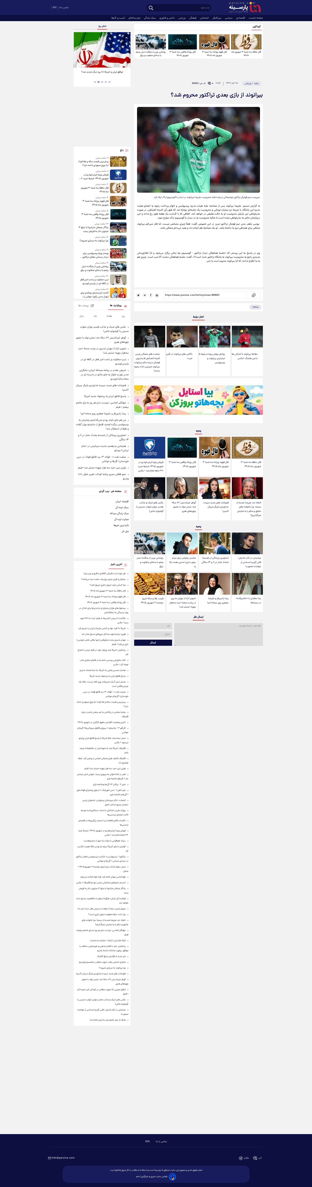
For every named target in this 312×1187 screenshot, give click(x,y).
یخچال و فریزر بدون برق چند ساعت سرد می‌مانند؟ (103, 579)
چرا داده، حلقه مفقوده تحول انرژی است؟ (107, 914)
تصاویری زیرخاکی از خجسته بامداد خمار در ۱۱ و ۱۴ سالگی (215, 560)
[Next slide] (126, 50)
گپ (260, 1158)
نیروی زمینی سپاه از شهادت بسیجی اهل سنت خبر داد (101, 909)
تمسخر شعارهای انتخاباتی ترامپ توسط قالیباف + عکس (101, 883)
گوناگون (257, 27)
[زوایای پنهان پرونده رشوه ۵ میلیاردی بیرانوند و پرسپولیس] (214, 337)
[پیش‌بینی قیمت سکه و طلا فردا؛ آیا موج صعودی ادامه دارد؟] (118, 161)
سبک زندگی (150, 18)
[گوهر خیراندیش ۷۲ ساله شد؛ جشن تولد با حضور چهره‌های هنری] (182, 488)
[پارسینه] (243, 8)
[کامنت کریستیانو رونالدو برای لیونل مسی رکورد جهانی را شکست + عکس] (118, 293)
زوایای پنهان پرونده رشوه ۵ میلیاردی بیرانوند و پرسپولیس (212, 358)
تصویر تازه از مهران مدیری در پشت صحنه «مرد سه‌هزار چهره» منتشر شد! (182, 603)
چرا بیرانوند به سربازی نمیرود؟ (94, 241)
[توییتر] (138, 295)
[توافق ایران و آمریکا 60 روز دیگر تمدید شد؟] (102, 50)
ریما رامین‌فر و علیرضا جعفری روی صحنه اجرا (218, 601)
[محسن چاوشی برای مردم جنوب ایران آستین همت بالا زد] (182, 543)
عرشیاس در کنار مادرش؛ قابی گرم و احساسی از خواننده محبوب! (249, 562)
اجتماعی (204, 18)
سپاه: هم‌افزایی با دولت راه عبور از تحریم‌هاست (105, 841)
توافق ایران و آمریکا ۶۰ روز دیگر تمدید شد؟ (102, 72)
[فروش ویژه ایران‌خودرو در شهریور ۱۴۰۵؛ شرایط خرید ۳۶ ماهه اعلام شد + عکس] (149, 448)
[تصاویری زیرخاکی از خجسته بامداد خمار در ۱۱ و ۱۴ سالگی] (214, 543)
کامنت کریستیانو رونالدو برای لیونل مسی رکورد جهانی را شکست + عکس (94, 295)
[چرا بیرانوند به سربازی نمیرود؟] (118, 240)
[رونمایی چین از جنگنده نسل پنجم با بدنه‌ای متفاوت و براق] (151, 41)
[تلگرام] (144, 295)
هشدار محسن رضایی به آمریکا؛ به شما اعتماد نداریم (103, 670)
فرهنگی (193, 18)
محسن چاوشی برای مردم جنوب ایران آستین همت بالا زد (182, 562)
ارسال (153, 643)
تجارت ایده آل (121, 520)
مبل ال (125, 531)
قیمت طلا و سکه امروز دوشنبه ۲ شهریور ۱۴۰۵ (152, 601)
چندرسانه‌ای (135, 18)
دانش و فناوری (167, 18)
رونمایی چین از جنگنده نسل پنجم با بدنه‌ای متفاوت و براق (151, 53)
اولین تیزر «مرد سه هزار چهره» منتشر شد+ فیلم (102, 468)
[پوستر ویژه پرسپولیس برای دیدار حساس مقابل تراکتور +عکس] (118, 253)
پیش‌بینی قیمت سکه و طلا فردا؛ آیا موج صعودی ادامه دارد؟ (93, 163)
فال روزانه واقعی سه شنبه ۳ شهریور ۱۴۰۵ (183, 53)
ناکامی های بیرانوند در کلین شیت (179, 356)
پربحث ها (83, 306)
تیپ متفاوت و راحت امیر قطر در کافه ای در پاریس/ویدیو (94, 282)
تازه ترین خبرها (121, 525)
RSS (55, 7)
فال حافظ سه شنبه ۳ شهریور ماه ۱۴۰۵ (246, 53)
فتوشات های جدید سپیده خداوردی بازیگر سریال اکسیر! (216, 507)
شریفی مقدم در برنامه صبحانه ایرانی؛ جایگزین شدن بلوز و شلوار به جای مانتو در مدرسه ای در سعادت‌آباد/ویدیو (104, 374)
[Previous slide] (78, 50)
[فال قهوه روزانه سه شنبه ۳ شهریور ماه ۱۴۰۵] (214, 41)
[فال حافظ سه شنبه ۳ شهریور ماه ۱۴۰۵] (246, 41)
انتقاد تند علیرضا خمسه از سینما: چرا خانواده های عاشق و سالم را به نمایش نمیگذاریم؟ (249, 509)
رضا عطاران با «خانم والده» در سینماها (248, 601)
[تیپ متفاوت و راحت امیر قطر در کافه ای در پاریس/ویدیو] (118, 280)
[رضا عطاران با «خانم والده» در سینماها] (247, 584)
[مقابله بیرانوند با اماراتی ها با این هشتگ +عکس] (247, 337)
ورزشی (182, 18)
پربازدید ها (116, 306)
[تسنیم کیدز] (198, 401)
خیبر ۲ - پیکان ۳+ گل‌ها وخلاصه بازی (109, 784)
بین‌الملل (217, 18)
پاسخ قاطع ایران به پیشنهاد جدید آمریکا (105, 396)
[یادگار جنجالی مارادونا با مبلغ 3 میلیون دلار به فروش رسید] (118, 227)
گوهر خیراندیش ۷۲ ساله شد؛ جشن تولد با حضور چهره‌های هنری (184, 507)
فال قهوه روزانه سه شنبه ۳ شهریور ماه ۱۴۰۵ (214, 53)
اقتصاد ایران (122, 502)
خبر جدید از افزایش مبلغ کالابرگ (111, 956)
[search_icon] (151, 8)
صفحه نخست (256, 18)
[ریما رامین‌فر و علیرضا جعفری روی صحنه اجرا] (214, 584)
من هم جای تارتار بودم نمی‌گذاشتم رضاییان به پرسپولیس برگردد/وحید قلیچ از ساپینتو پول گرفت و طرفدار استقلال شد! (102, 424)
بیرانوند (255, 307)
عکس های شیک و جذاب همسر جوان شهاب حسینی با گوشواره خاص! (149, 507)
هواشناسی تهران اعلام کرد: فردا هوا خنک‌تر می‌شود (103, 877)
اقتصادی (241, 18)
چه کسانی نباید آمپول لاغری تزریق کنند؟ (108, 585)
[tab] (109, 82)
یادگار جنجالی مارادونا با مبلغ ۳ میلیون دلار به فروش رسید (93, 229)
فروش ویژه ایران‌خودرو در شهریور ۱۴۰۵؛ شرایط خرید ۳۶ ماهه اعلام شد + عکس (150, 466)
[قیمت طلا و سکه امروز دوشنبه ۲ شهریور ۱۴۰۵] (149, 584)
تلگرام (246, 1158)
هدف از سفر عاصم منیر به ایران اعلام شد (108, 1020)
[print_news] (157, 295)
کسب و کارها (118, 18)
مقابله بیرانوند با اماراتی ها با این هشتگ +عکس (244, 356)
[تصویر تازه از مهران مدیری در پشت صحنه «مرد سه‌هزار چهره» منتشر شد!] (182, 584)
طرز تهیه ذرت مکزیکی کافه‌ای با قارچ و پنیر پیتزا (105, 573)
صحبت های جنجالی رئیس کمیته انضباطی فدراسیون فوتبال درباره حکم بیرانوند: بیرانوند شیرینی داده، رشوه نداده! (147, 362)
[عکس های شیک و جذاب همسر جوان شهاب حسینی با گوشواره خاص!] (149, 488)
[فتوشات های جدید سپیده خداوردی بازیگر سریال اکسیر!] (214, 488)
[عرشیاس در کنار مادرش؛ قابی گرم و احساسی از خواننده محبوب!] (247, 543)
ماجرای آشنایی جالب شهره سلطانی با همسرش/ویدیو (102, 962)
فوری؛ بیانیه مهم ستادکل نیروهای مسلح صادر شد (103, 634)
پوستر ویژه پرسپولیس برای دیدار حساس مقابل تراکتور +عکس (95, 255)
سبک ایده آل (122, 508)
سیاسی (229, 18)
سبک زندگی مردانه (119, 514)
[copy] (253, 295)
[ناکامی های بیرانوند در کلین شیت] (182, 337)
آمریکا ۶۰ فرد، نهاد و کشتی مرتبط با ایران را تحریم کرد (102, 628)
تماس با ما (64, 7)
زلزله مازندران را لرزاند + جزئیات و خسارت (108, 940)
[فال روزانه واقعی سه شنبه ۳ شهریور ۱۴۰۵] (182, 41)
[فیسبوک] (151, 295)
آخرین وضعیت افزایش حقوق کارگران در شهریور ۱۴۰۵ (102, 722)
